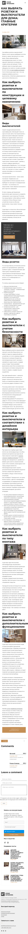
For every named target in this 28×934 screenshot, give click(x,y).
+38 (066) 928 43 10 (6, 927)
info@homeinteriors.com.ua (8, 925)
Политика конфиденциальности (10, 901)
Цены (2, 916)
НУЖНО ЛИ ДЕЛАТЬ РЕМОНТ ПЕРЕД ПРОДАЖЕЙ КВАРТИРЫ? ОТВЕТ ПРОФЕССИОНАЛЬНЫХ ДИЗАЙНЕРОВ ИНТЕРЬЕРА (17, 867)
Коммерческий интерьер (8, 913)
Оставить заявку (14, 834)
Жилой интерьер (5, 911)
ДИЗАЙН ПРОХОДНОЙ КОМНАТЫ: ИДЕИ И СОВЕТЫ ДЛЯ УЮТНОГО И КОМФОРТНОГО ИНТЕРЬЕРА (17, 854)
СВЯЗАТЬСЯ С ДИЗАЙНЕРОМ (14, 729)
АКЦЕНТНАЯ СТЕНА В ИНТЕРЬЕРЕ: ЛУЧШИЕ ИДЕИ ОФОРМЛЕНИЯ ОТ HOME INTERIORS (17, 878)
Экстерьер (4, 914)
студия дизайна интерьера (17, 70)
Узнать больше (9, 237)
